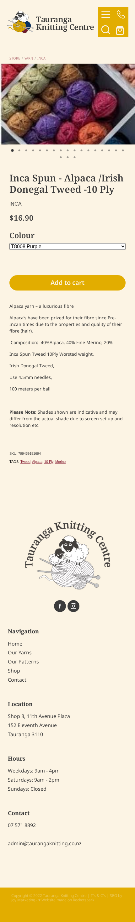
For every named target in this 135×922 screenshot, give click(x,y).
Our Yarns (20, 653)
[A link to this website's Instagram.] (73, 606)
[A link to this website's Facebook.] (60, 606)
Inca (41, 58)
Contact (17, 680)
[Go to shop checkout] (120, 29)
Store (14, 58)
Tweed (25, 462)
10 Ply (48, 462)
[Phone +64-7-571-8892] (120, 14)
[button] (105, 29)
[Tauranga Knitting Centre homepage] (52, 21)
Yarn (28, 58)
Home (15, 644)
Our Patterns (23, 662)
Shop (14, 671)
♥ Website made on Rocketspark (66, 900)
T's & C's (98, 896)
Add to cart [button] (67, 283)
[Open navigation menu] (105, 14)
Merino (60, 462)
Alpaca (37, 462)
